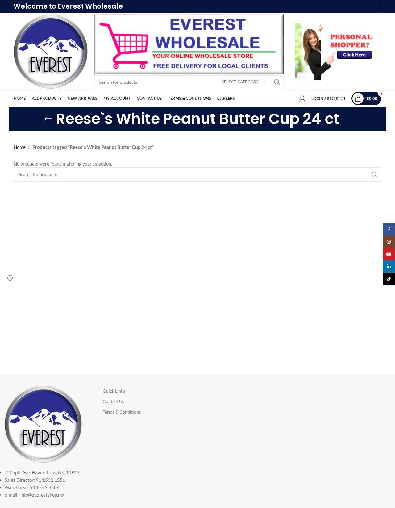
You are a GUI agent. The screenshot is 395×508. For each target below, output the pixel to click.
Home (20, 147)
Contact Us (113, 401)
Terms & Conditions (122, 411)
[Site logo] (51, 51)
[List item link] (43, 483)
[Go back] (48, 119)
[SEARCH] (277, 82)
